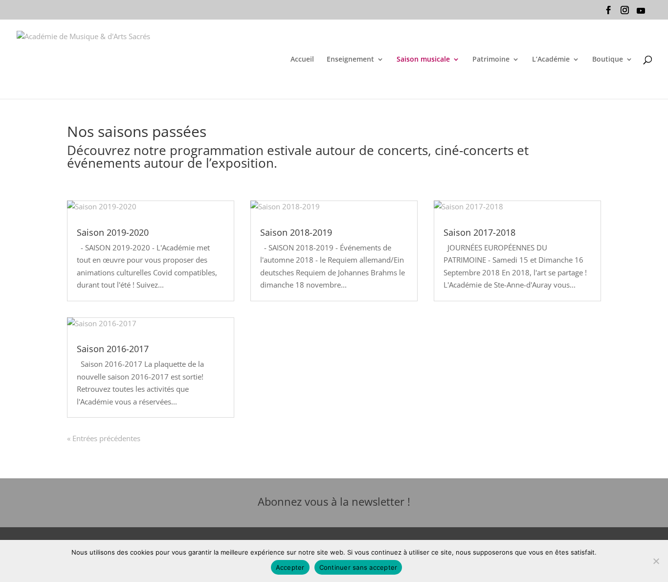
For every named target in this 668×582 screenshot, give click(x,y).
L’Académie (551, 60)
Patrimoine (491, 60)
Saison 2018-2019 (296, 232)
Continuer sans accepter (358, 567)
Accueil (302, 60)
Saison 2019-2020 (113, 232)
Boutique (607, 60)
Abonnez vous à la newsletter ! (334, 501)
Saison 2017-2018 (479, 232)
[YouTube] (641, 13)
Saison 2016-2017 (113, 349)
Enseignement (350, 60)
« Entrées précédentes (103, 438)
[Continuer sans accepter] (656, 561)
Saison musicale (423, 60)
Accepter (290, 567)
